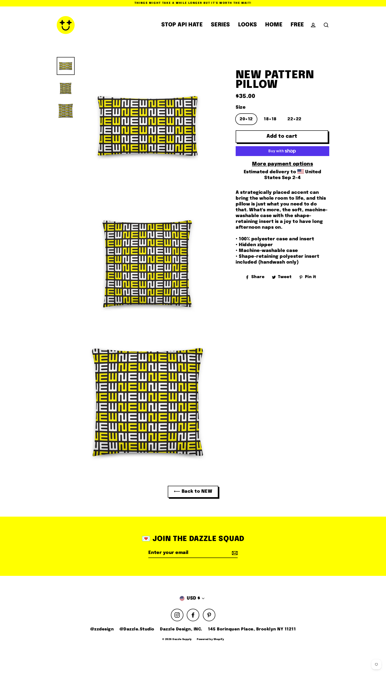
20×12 (246, 119)
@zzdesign (102, 629)
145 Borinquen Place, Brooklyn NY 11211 (252, 629)
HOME (273, 25)
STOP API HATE (182, 25)
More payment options (282, 164)
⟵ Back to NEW (193, 491)
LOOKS (247, 25)
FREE (297, 25)
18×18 (270, 119)
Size (240, 107)
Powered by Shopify (210, 639)
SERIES (220, 25)
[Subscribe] (234, 553)
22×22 (294, 119)
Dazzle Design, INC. (181, 629)
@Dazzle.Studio (137, 629)
